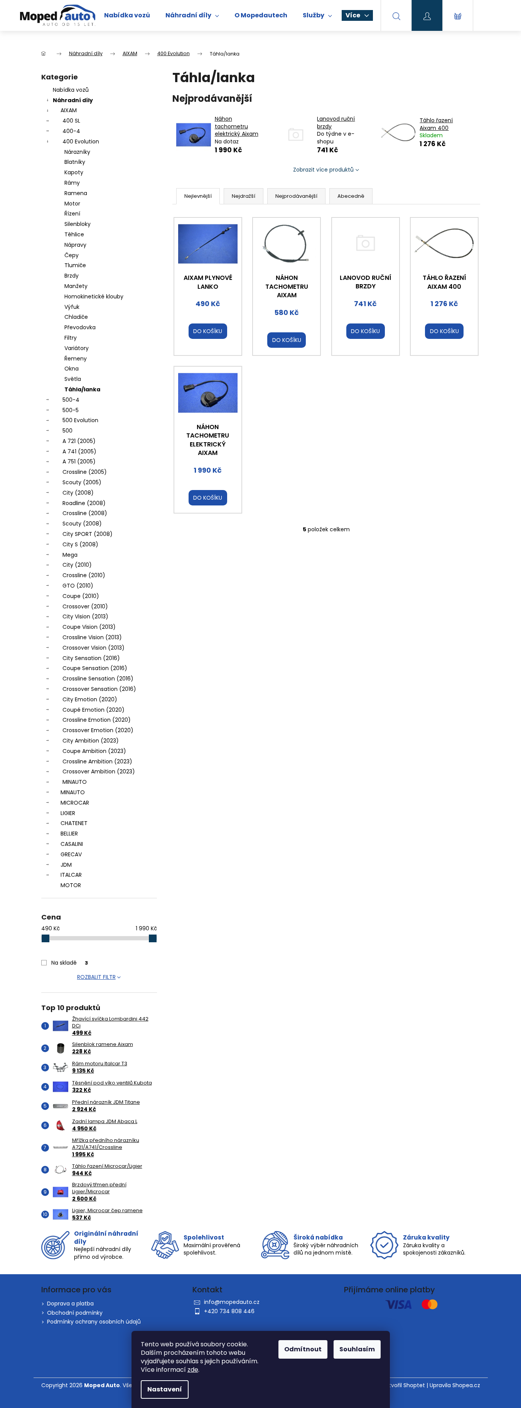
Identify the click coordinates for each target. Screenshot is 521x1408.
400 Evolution (80, 141)
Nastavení (164, 1389)
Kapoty (73, 172)
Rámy (72, 183)
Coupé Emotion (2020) (93, 710)
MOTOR (71, 885)
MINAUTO (74, 782)
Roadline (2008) (84, 503)
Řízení (72, 213)
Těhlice (74, 234)
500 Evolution (80, 420)
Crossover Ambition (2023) (98, 771)
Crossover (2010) (85, 606)
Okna (71, 368)
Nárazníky (77, 152)
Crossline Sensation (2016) (97, 678)
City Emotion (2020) (89, 699)
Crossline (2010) (83, 575)
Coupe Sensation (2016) (94, 668)
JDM (66, 865)
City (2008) (78, 493)
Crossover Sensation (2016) (99, 689)
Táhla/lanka (82, 389)
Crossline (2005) (84, 472)
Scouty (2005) (81, 482)
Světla (72, 379)
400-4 (71, 131)
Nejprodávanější (296, 196)
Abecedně (350, 196)
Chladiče (76, 317)
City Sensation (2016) (91, 658)
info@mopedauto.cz (232, 1302)
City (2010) (77, 565)
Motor (72, 203)
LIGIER (68, 813)
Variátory (76, 348)
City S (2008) (80, 544)
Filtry (70, 338)
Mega (70, 555)
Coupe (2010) (80, 596)
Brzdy (71, 276)
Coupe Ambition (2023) (94, 751)
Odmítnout (303, 1349)
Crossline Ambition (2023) (97, 761)
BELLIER (69, 833)
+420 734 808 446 (229, 1311)
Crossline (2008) (84, 513)
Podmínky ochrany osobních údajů (94, 1321)
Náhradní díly (73, 100)
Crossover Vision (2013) (93, 648)
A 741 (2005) (79, 451)
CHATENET (74, 823)
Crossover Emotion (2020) (97, 730)
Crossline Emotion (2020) (96, 720)
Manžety (76, 286)
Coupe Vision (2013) (89, 627)
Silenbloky (77, 224)
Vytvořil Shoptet (403, 1385)
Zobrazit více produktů (323, 169)
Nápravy (75, 245)
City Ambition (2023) (90, 740)
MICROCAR (75, 803)
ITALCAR (71, 875)
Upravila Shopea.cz (455, 1385)
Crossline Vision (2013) (92, 637)
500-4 (70, 400)
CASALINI (72, 844)
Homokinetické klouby (93, 296)
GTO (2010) (77, 585)
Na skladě (69, 963)
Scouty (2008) (82, 523)
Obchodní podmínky (75, 1313)
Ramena (75, 193)
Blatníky (74, 162)
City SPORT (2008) (87, 534)
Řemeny (75, 358)
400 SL (71, 121)
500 (67, 431)
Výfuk (71, 307)
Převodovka (80, 327)
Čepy (71, 255)
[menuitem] (127, 15)
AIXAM (69, 110)
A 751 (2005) (79, 461)
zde (192, 1369)
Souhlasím (357, 1349)
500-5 (70, 410)
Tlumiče (75, 265)
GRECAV (71, 854)
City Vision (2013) (85, 616)
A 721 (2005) (79, 441)
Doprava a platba (70, 1303)
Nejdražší (243, 196)
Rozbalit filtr (96, 977)
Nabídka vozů (71, 90)
